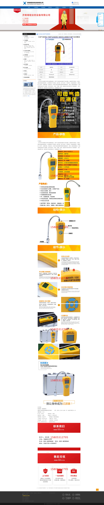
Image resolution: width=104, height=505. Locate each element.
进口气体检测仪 (26, 38)
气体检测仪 (36, 7)
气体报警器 (43, 7)
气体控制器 (25, 41)
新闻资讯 (50, 7)
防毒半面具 (25, 75)
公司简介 (57, 7)
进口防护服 (28, 47)
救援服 (32, 47)
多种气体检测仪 (26, 37)
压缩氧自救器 (27, 52)
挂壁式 (32, 60)
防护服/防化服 (26, 44)
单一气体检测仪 (31, 37)
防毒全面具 (29, 75)
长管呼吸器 (26, 54)
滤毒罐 (33, 75)
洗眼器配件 (29, 61)
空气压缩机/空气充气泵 (27, 68)
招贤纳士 (71, 7)
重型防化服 (25, 45)
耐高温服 (30, 46)
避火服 (33, 46)
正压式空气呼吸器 (27, 50)
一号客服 (99, 23)
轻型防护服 (29, 45)
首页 (29, 7)
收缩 (97, 19)
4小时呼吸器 (30, 65)
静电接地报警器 (26, 77)
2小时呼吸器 (26, 65)
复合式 (25, 60)
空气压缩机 (26, 67)
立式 (27, 60)
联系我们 (64, 7)
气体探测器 (29, 41)
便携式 (30, 60)
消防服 (25, 47)
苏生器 (25, 70)
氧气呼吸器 (26, 64)
